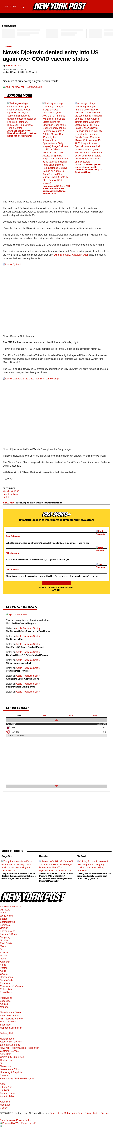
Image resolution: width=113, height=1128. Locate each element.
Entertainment (7, 931)
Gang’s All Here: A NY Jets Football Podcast (27, 655)
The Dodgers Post (15, 639)
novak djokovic (11, 494)
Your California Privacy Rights (15, 1120)
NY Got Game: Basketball (18, 663)
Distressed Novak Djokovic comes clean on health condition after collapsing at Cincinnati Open (88, 168)
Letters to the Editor (10, 1069)
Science (4, 952)
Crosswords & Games (11, 986)
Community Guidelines (12, 1057)
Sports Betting (7, 922)
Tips (2, 1063)
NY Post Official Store (11, 1018)
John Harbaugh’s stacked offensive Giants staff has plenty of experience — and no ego (47, 543)
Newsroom (5, 1066)
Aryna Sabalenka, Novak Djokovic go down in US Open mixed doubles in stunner (21, 133)
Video (3, 965)
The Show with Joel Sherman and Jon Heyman (29, 631)
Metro (3, 912)
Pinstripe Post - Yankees (17, 671)
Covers (4, 974)
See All (56, 590)
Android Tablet (7, 1096)
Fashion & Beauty (9, 934)
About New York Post (11, 1041)
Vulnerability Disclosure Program (17, 1078)
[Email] (30, 6)
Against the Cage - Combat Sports (22, 678)
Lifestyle (4, 940)
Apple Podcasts (24, 628)
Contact (4, 1107)
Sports (3, 919)
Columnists (6, 989)
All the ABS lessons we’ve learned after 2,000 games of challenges (37, 559)
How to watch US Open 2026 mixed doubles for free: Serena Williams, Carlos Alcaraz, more (56, 190)
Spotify (36, 628)
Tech (2, 949)
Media (3, 946)
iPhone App (6, 1087)
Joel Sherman (12, 569)
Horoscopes (6, 977)
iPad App (5, 1090)
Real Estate (6, 943)
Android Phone (8, 1093)
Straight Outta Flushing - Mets (20, 686)
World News (6, 915)
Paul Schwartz (13, 536)
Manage (4, 1007)
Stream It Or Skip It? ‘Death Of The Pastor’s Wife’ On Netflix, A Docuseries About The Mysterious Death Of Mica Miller (55, 877)
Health (3, 955)
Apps (2, 1084)
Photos (3, 968)
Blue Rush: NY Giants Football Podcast (25, 647)
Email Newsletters (9, 1015)
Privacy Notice (92, 1113)
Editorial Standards (10, 1044)
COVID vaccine (11, 491)
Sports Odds (6, 980)
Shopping (5, 937)
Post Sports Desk (14, 65)
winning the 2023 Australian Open (71, 255)
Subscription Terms (74, 1113)
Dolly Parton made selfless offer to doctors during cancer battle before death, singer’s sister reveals (18, 876)
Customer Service (9, 1051)
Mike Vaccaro (12, 553)
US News (5, 909)
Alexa (3, 971)
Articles (4, 1004)
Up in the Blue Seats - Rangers (21, 623)
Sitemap (105, 1113)
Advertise (5, 1101)
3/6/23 (6, 497)
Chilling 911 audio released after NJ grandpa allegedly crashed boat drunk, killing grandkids (94, 876)
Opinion (4, 928)
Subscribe (5, 1001)
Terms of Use (57, 1113)
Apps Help (5, 1054)
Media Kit (5, 1105)
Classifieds (6, 992)
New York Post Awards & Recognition (19, 1048)
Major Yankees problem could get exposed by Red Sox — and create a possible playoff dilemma (52, 576)
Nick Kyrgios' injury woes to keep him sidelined (39, 502)
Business (5, 925)
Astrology (5, 961)
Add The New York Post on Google (23, 87)
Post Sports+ (6, 998)
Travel (3, 958)
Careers (4, 1075)
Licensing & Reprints (11, 1072)
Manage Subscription (11, 1028)
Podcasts (5, 983)
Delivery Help (7, 1033)
